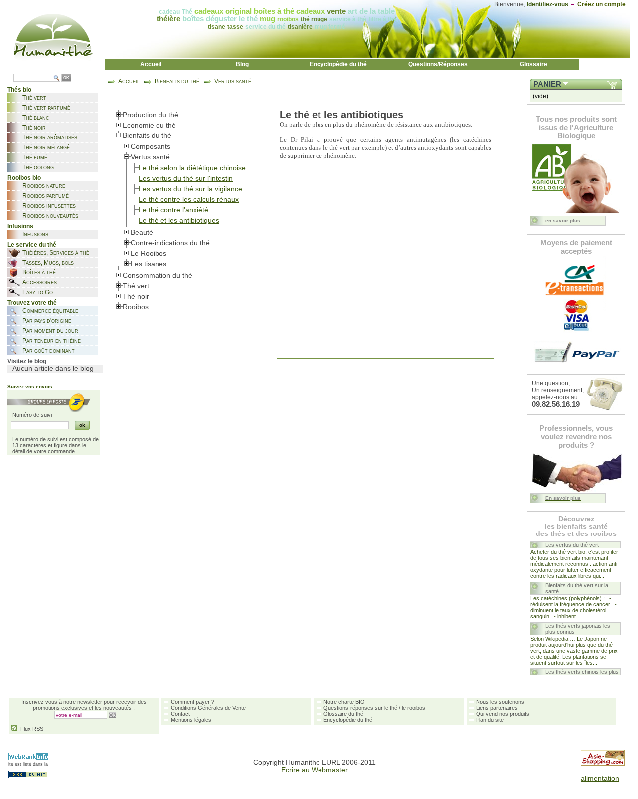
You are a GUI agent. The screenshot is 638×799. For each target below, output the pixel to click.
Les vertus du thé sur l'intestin (186, 178)
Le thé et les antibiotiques (179, 220)
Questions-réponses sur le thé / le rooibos (374, 708)
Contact (180, 714)
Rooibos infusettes (49, 205)
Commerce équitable (50, 310)
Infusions (35, 234)
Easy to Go (37, 292)
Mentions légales (191, 720)
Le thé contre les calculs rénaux (189, 199)
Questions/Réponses (438, 64)
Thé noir (34, 127)
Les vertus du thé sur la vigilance (190, 189)
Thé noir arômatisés (49, 137)
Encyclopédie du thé (338, 64)
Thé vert (34, 97)
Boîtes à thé (39, 272)
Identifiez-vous (547, 4)
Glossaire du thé (343, 714)
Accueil (150, 64)
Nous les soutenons (500, 702)
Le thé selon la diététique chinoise (192, 168)
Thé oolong (38, 167)
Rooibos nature (43, 185)
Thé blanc (35, 117)
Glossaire (533, 64)
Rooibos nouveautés (50, 215)
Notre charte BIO (344, 702)
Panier (547, 84)
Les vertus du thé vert (572, 545)
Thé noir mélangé (46, 147)
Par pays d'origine (46, 320)
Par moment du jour (50, 330)
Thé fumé (34, 157)
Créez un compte (601, 4)
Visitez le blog (26, 361)
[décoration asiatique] (603, 763)
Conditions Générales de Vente (208, 708)
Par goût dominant (48, 350)
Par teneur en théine (51, 340)
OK (66, 78)
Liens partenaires (497, 708)
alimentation (600, 778)
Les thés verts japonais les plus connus (577, 629)
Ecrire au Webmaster (314, 770)
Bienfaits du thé (177, 81)
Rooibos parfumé (45, 195)
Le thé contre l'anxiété (173, 210)
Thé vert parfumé (46, 107)
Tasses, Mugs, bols (48, 262)
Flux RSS (30, 729)
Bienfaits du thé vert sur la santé (576, 588)
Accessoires (39, 282)
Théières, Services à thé (55, 252)
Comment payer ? (192, 702)
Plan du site (490, 720)
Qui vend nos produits (502, 714)
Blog (242, 64)
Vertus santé (232, 81)
